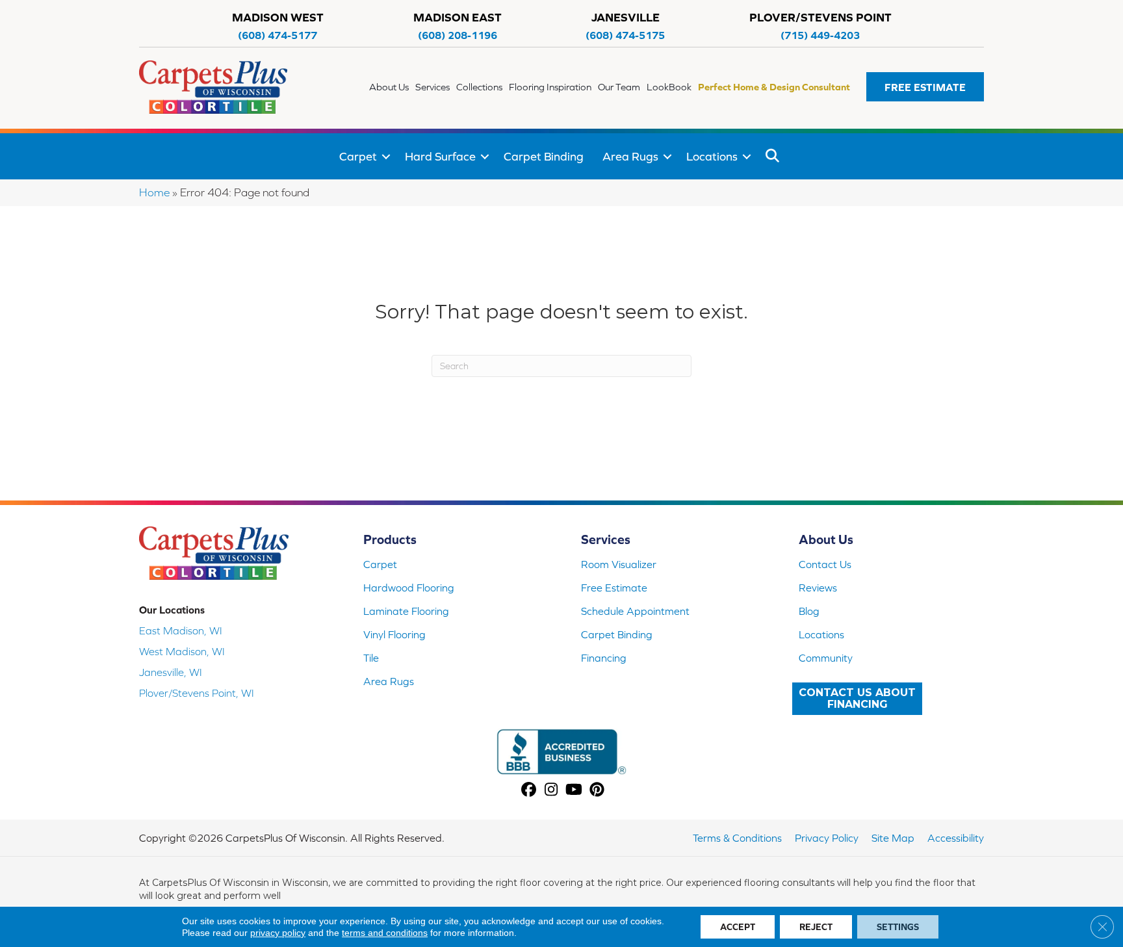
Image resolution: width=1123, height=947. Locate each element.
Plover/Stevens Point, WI (196, 693)
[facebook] (528, 790)
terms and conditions (385, 933)
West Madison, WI (182, 651)
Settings (898, 927)
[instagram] (551, 790)
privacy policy (277, 933)
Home (154, 192)
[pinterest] (596, 790)
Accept (737, 927)
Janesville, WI (170, 672)
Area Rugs (630, 156)
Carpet (358, 156)
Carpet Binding (544, 156)
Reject (816, 927)
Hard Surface (440, 156)
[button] (925, 86)
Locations (712, 156)
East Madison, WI (180, 630)
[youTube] (574, 790)
